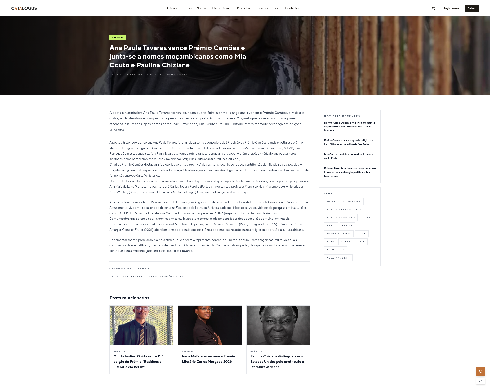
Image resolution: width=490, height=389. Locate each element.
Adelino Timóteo (341, 217)
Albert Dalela (353, 241)
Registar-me (451, 8)
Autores (171, 8)
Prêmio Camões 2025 (166, 276)
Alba (330, 241)
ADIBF (366, 217)
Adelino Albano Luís (344, 209)
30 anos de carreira (344, 201)
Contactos (292, 8)
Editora (187, 8)
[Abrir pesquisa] (480, 371)
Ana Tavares (132, 276)
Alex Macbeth (338, 257)
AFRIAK (347, 225)
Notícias (202, 8)
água (362, 233)
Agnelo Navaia (339, 233)
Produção (261, 8)
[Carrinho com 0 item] (433, 8)
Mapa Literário (222, 8)
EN (481, 381)
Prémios (142, 268)
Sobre (276, 8)
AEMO (331, 225)
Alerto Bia (336, 249)
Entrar (471, 8)
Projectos (243, 8)
